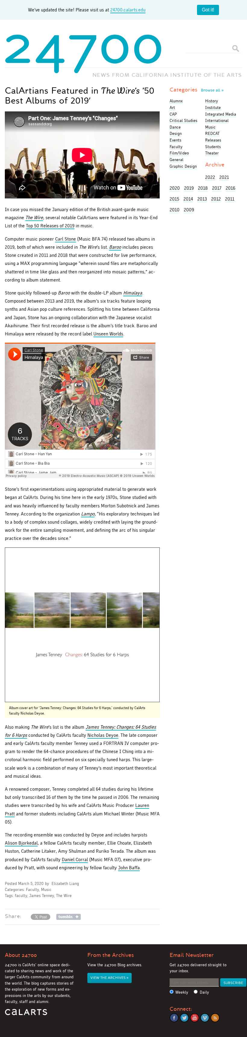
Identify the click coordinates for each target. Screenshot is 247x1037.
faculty (21, 895)
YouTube (194, 1017)
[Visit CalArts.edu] (26, 1014)
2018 (203, 188)
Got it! (208, 9)
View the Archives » (109, 978)
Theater (212, 153)
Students (213, 146)
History (211, 100)
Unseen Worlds (108, 334)
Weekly (181, 992)
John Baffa (129, 867)
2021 (224, 177)
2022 (210, 177)
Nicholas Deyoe (102, 735)
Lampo (88, 514)
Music (46, 889)
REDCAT (212, 133)
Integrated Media (220, 114)
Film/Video (179, 153)
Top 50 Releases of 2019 (50, 226)
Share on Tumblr (68, 917)
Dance (175, 127)
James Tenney (41, 895)
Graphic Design (183, 166)
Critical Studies (183, 120)
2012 (216, 199)
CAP (173, 114)
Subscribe (233, 983)
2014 (188, 199)
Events (175, 140)
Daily (204, 992)
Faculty (32, 889)
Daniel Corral (75, 859)
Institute (213, 107)
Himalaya (132, 293)
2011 (229, 199)
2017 (216, 188)
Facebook (174, 1017)
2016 (230, 188)
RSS (215, 1017)
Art (172, 107)
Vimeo (204, 1017)
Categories (197, 90)
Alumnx (176, 100)
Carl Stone (65, 239)
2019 (189, 188)
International (217, 120)
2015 (174, 199)
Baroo (115, 247)
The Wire (34, 217)
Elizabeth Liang (65, 883)
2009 (189, 210)
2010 (175, 210)
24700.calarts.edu (127, 10)
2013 (202, 199)
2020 (175, 188)
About (21, 955)
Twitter (184, 1017)
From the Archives (110, 955)
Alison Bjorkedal (21, 843)
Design (176, 133)
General (176, 159)
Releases (213, 140)
